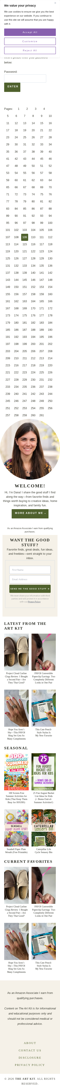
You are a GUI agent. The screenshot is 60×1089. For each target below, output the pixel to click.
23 (7, 137)
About (30, 1043)
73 (24, 194)
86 (33, 208)
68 (33, 187)
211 (24, 358)
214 (50, 358)
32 (33, 144)
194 (33, 336)
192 (16, 336)
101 (8, 230)
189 (41, 329)
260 (33, 415)
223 (24, 372)
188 (33, 329)
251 (8, 408)
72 (16, 194)
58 (50, 173)
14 (33, 123)
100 (50, 222)
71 (7, 194)
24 (16, 137)
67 (24, 187)
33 (41, 144)
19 (24, 130)
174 (16, 315)
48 (16, 165)
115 (24, 244)
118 (50, 244)
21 (41, 130)
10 (50, 116)
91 (24, 215)
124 (50, 251)
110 (33, 237)
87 (41, 208)
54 (16, 173)
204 (16, 351)
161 (8, 301)
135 (41, 265)
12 (16, 123)
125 (8, 258)
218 (33, 365)
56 (33, 173)
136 (50, 265)
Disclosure (30, 1057)
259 (24, 415)
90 (16, 215)
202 (50, 344)
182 (33, 322)
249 (41, 401)
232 (50, 379)
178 (50, 315)
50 (33, 165)
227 (8, 379)
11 (7, 123)
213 (41, 358)
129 (41, 258)
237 (41, 386)
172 (50, 308)
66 (16, 187)
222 (16, 372)
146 (33, 279)
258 (16, 415)
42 (16, 158)
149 (8, 287)
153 (41, 287)
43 (24, 158)
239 (8, 393)
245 (8, 401)
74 (33, 194)
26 (33, 137)
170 (33, 308)
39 (41, 151)
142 (50, 272)
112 (50, 237)
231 (41, 379)
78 (16, 201)
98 (33, 222)
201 (41, 344)
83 (7, 208)
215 (8, 365)
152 (33, 287)
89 (7, 215)
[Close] (56, 3)
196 (50, 336)
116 (33, 244)
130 (50, 258)
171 (41, 308)
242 (33, 393)
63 (41, 180)
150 (16, 287)
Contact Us (30, 1050)
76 (50, 194)
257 (8, 415)
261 (41, 415)
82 (50, 201)
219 (41, 365)
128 (33, 258)
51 (41, 165)
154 (50, 287)
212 (33, 358)
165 (41, 301)
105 (41, 230)
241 (24, 393)
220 (50, 365)
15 (41, 123)
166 (50, 301)
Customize (30, 41)
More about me (29, 513)
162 (16, 301)
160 (50, 294)
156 (16, 294)
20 (33, 130)
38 (33, 151)
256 (50, 408)
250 (50, 401)
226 (50, 372)
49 (24, 165)
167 (8, 308)
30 (16, 144)
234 (16, 386)
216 (16, 365)
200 (33, 344)
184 (50, 322)
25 (24, 137)
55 (24, 173)
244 (50, 393)
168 (16, 308)
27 (41, 137)
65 (7, 187)
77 (7, 201)
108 (16, 237)
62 (33, 180)
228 (16, 379)
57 (41, 173)
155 (8, 294)
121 (24, 251)
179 (8, 322)
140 (33, 272)
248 (33, 401)
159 (41, 294)
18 (16, 130)
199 (24, 344)
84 (16, 208)
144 (16, 279)
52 (50, 165)
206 (33, 351)
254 (33, 408)
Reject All (30, 50)
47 (7, 165)
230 (33, 379)
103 (24, 230)
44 (33, 158)
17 (7, 130)
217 (24, 365)
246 (16, 401)
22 (50, 130)
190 (50, 329)
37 (24, 151)
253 (24, 408)
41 (7, 158)
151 (24, 287)
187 (24, 329)
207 (41, 351)
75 (41, 194)
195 (41, 336)
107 (8, 237)
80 (33, 201)
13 (24, 123)
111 (42, 237)
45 (41, 158)
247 (24, 401)
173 (8, 315)
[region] (30, 29)
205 (24, 351)
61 (24, 180)
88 (50, 208)
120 (16, 251)
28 (50, 137)
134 (33, 265)
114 (16, 244)
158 (33, 294)
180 (16, 322)
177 (41, 315)
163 (24, 301)
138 (16, 272)
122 (33, 251)
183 (41, 322)
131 (8, 265)
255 (41, 408)
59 (7, 180)
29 (7, 144)
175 (24, 315)
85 (24, 208)
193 (24, 336)
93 (41, 215)
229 (24, 379)
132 (16, 265)
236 (33, 386)
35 (7, 151)
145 (24, 279)
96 (16, 222)
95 (7, 222)
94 (50, 215)
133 (24, 265)
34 (50, 144)
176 (33, 315)
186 (16, 329)
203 (8, 351)
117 (42, 244)
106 (50, 230)
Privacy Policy (34, 601)
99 (41, 222)
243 (41, 393)
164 (33, 301)
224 (33, 372)
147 (41, 279)
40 (50, 151)
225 (41, 372)
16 (50, 123)
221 (8, 372)
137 (8, 272)
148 (50, 279)
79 (24, 201)
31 (24, 144)
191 (8, 336)
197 (8, 344)
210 (16, 358)
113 (8, 244)
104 (33, 230)
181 (24, 322)
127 (24, 258)
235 (24, 386)
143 (8, 279)
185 (8, 329)
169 (24, 308)
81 (41, 201)
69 (41, 187)
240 (16, 393)
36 (16, 151)
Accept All (30, 32)
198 (16, 344)
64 (50, 180)
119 (8, 251)
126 (16, 258)
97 (24, 222)
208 (50, 351)
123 (41, 251)
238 (50, 386)
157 (24, 294)
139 (24, 272)
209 (8, 358)
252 (16, 408)
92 (33, 215)
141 (41, 272)
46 (50, 158)
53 (7, 173)
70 (50, 187)
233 (8, 386)
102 (16, 230)
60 (16, 180)
